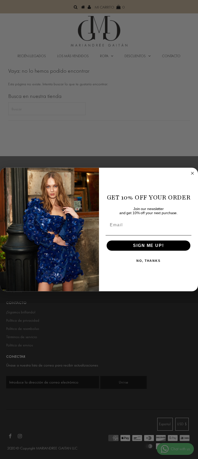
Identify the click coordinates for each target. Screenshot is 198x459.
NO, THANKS (148, 261)
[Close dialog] (192, 173)
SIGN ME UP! (148, 245)
